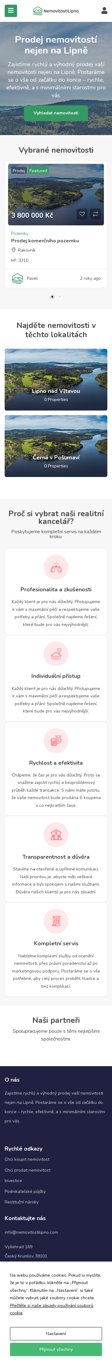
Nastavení (56, 1334)
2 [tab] (60, 297)
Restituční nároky (22, 1202)
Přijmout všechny (56, 1349)
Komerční (95, 238)
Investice (13, 1181)
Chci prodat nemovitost (27, 1170)
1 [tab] (52, 297)
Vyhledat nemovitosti (56, 113)
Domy (78, 238)
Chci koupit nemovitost (27, 1159)
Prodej (81, 171)
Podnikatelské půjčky (25, 1191)
